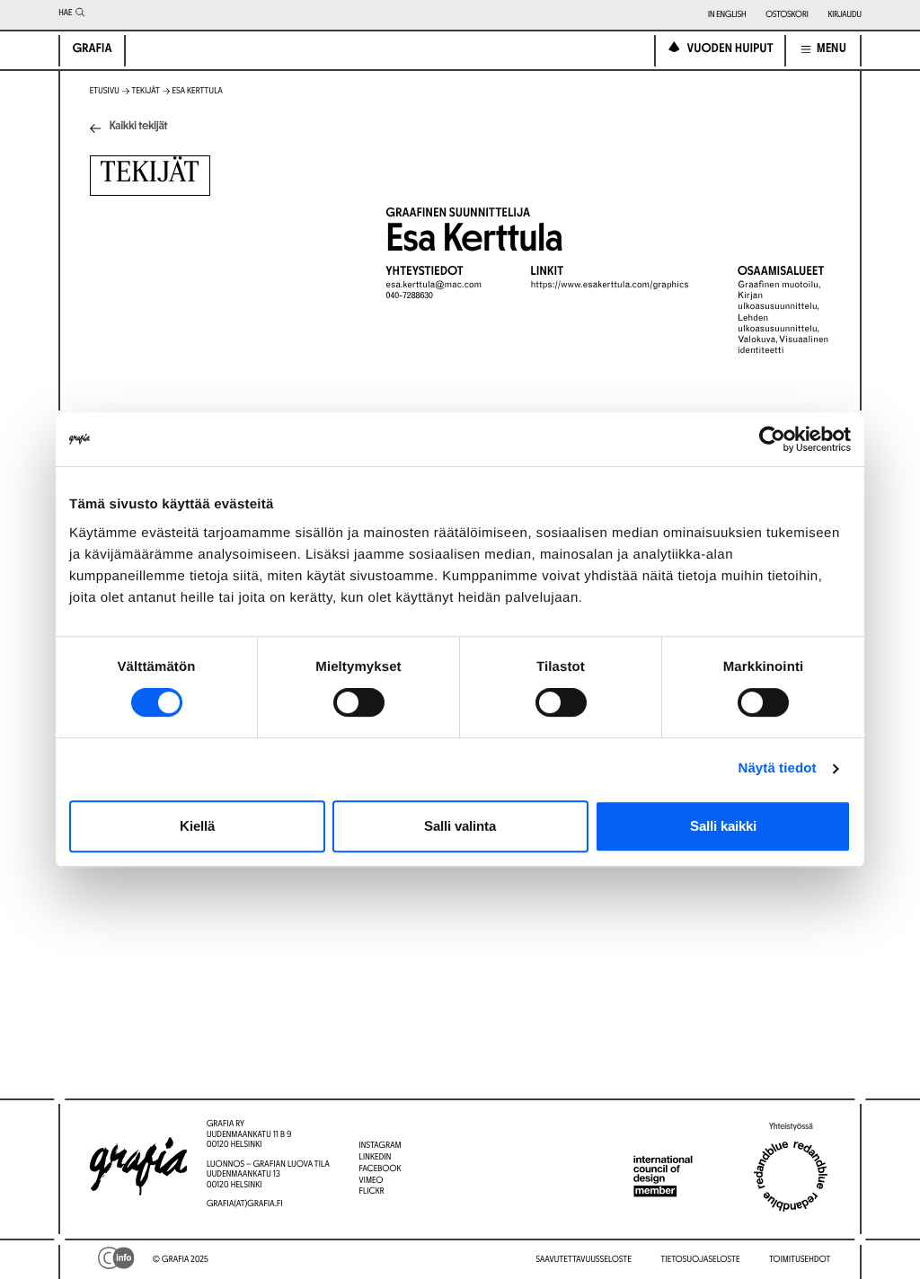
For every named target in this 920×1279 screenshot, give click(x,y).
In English (727, 15)
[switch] (359, 702)
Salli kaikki (723, 826)
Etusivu (104, 91)
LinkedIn (374, 1157)
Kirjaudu (844, 15)
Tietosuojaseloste (700, 1260)
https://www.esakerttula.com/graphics (610, 285)
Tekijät (146, 91)
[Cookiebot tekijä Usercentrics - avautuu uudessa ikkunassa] (772, 439)
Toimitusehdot (799, 1260)
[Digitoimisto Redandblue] (790, 1176)
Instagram (379, 1146)
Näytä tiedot (778, 768)
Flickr (371, 1191)
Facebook (379, 1169)
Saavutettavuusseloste (583, 1260)
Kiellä (197, 826)
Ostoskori (786, 15)
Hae (65, 13)
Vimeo (370, 1181)
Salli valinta (460, 826)
